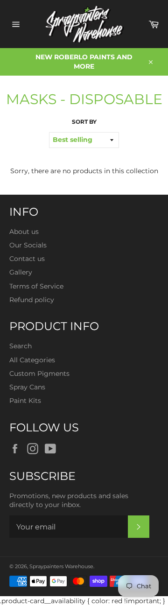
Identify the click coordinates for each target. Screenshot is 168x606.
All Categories (32, 360)
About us (24, 231)
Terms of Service (36, 286)
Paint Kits (25, 400)
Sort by (84, 121)
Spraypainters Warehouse (61, 566)
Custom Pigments (39, 373)
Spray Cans (27, 387)
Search (20, 346)
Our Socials (28, 245)
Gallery (20, 272)
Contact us (27, 258)
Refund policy (31, 300)
